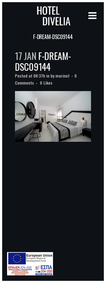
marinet (62, 76)
